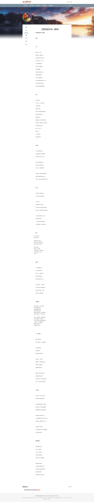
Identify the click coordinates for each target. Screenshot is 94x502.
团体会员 (38, 5)
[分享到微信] (26, 41)
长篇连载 (51, 5)
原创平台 (26, 5)
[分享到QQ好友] (26, 44)
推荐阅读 (44, 5)
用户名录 (32, 5)
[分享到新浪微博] (26, 38)
